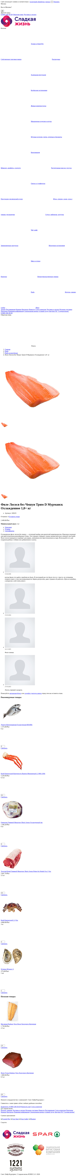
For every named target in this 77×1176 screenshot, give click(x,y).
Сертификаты (9, 531)
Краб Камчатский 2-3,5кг (9, 920)
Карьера (18, 309)
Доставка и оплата (30, 14)
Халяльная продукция (38, 75)
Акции (3, 309)
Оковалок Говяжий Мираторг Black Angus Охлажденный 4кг (22, 822)
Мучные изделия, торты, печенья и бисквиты (46, 137)
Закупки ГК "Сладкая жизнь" (59, 311)
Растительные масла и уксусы (61, 168)
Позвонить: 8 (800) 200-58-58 (11, 1107)
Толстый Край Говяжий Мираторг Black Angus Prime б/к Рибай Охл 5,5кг (26, 871)
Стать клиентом (40, 309)
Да (2, 11)
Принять (56, 2)
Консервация (35, 152)
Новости (32, 309)
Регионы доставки (66, 309)
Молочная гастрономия (57, 245)
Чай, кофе (34, 230)
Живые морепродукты (38, 106)
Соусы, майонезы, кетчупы (54, 214)
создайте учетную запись (33, 693)
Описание (8, 527)
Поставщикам (10, 309)
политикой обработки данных (40, 2)
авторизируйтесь (15, 693)
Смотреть (4, 748)
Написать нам (26, 1107)
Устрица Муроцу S (7, 969)
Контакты (25, 309)
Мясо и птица (35, 261)
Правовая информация (16, 311)
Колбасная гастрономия (39, 90)
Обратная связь (18, 14)
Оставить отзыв (14, 516)
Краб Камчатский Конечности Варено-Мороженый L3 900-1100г (23, 773)
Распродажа (56, 59)
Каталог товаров (6, 1110)
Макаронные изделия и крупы (41, 121)
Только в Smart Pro (37, 44)
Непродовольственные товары (47, 276)
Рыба (32, 292)
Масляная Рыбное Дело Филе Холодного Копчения (18, 1024)
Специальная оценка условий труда (36, 311)
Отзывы (7, 529)
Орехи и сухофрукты (38, 183)
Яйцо (37, 308)
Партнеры (4, 311)
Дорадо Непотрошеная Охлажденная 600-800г (16, 725)
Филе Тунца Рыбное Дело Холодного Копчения (17, 1073)
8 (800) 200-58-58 (6, 14)
